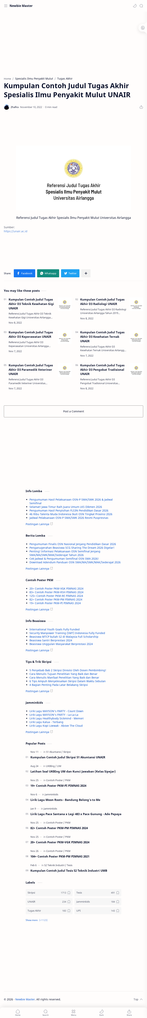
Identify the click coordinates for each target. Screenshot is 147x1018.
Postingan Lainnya (37, 524)
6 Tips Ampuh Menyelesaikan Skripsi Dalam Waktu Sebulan (67, 681)
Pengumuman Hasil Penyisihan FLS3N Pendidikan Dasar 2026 (68, 510)
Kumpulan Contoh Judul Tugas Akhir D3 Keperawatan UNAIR (31, 334)
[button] (135, 6)
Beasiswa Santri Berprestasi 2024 (50, 640)
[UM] (59, 766)
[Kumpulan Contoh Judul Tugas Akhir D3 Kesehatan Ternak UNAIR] (136, 337)
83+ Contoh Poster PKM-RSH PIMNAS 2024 (56, 592)
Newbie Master (21, 6)
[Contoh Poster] (55, 780)
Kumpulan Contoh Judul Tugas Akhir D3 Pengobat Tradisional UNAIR (102, 369)
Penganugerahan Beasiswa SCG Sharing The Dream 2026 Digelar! (71, 547)
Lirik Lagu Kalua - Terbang (46, 722)
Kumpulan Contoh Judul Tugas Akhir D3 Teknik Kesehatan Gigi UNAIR (31, 303)
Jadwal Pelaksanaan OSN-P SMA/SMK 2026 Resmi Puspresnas (68, 518)
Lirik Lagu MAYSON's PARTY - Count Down (56, 711)
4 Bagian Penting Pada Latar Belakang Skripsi (58, 685)
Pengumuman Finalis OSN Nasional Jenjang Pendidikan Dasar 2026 (72, 544)
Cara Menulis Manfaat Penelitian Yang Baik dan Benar (64, 677)
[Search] (141, 6)
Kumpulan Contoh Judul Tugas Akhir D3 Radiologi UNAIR (102, 301)
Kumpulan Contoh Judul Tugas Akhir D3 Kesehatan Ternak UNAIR (102, 336)
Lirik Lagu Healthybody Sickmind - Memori (56, 718)
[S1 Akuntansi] (54, 752)
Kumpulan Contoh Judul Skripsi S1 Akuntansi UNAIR (67, 757)
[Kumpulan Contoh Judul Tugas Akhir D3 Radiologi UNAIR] (136, 304)
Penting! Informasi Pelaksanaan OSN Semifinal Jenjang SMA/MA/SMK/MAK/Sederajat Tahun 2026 (64, 553)
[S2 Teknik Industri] (55, 865)
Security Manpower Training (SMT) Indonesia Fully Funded (67, 633)
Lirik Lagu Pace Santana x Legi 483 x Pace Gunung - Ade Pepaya (75, 814)
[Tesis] (69, 865)
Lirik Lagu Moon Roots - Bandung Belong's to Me (65, 800)
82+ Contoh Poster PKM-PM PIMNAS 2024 (55, 599)
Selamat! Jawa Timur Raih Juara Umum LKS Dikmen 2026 (65, 507)
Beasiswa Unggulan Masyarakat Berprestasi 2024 (61, 644)
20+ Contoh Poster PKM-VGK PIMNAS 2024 (56, 588)
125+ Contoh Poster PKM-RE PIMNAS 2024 (56, 596)
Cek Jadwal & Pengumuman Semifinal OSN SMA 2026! (64, 558)
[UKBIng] (51, 766)
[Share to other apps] (86, 273)
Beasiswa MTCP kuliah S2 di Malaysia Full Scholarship (63, 636)
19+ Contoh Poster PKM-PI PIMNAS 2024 (55, 603)
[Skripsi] (67, 752)
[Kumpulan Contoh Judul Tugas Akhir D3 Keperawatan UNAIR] (65, 337)
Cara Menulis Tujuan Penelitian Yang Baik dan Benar (63, 674)
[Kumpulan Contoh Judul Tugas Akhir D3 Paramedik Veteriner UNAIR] (65, 370)
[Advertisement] (73, 42)
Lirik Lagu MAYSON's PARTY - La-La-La (53, 715)
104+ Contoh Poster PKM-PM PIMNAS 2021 (59, 856)
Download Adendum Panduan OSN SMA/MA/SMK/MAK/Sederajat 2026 (75, 562)
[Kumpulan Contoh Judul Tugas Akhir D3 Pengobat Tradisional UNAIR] (136, 370)
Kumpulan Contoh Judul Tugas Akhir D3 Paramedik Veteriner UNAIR (31, 369)
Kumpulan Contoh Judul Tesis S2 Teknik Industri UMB (68, 870)
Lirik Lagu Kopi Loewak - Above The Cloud (56, 725)
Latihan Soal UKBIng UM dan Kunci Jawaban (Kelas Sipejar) (73, 771)
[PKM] (67, 780)
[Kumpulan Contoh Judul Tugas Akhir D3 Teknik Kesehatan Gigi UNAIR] (65, 304)
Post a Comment (73, 411)
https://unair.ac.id (15, 231)
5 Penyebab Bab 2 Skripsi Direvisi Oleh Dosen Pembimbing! (67, 670)
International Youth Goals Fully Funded (54, 629)
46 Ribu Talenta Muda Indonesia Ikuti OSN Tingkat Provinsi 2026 (70, 514)
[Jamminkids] (51, 794)
